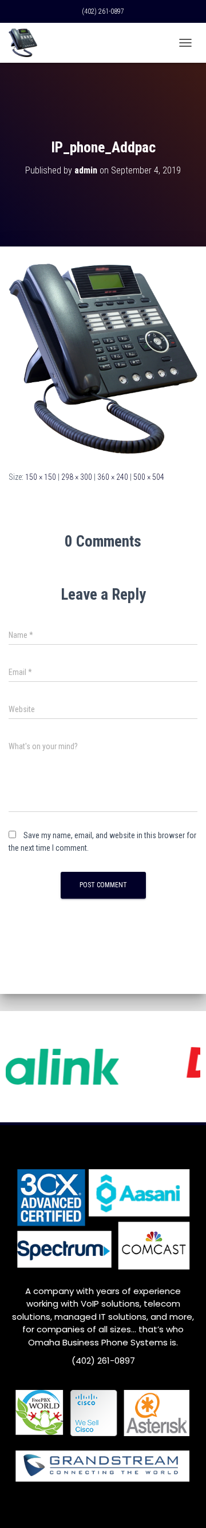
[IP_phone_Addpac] (103, 357)
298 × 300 (76, 477)
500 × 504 (148, 477)
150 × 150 (40, 477)
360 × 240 (112, 477)
